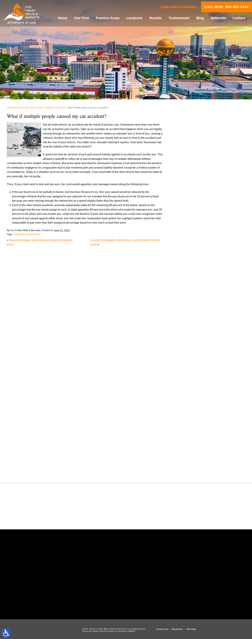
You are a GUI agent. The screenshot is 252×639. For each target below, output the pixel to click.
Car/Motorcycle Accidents (55, 108)
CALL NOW (227, 7)
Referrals (218, 18)
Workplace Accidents (193, 466)
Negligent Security (191, 382)
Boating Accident (190, 273)
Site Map (191, 629)
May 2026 (186, 227)
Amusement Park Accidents (196, 264)
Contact (238, 18)
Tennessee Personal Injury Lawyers (22, 108)
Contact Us (162, 629)
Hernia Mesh (188, 352)
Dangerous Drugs (191, 299)
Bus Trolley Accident (192, 277)
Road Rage (187, 426)
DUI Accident (188, 325)
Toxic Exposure (189, 448)
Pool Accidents (189, 404)
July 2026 (186, 219)
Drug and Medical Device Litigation (201, 321)
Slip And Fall (188, 430)
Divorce (184, 312)
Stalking (185, 439)
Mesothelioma (188, 369)
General (185, 347)
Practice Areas (107, 18)
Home (62, 18)
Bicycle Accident (190, 268)
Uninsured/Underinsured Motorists (201, 461)
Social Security (189, 435)
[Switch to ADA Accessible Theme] (6, 633)
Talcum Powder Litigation (195, 444)
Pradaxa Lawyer (190, 409)
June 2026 (186, 223)
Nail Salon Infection (192, 378)
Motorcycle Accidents (193, 374)
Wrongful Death (189, 470)
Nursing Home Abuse (193, 387)
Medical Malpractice (192, 365)
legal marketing (108, 631)
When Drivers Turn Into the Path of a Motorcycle (209, 134)
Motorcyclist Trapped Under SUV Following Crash (210, 185)
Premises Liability (191, 413)
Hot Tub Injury (188, 356)
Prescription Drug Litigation (196, 417)
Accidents (186, 260)
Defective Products (191, 303)
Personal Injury (189, 400)
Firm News (186, 343)
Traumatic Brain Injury (193, 452)
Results (155, 18)
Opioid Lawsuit (189, 391)
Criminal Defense (190, 295)
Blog (200, 18)
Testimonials (179, 18)
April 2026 (186, 232)
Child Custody (188, 338)
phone (57, 605)
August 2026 (187, 214)
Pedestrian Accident (192, 396)
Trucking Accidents (191, 457)
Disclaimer (177, 629)
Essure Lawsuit (189, 330)
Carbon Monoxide (191, 290)
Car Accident (188, 281)
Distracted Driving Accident (196, 308)
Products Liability (190, 422)
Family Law (187, 334)
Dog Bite (185, 317)
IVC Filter (185, 360)
